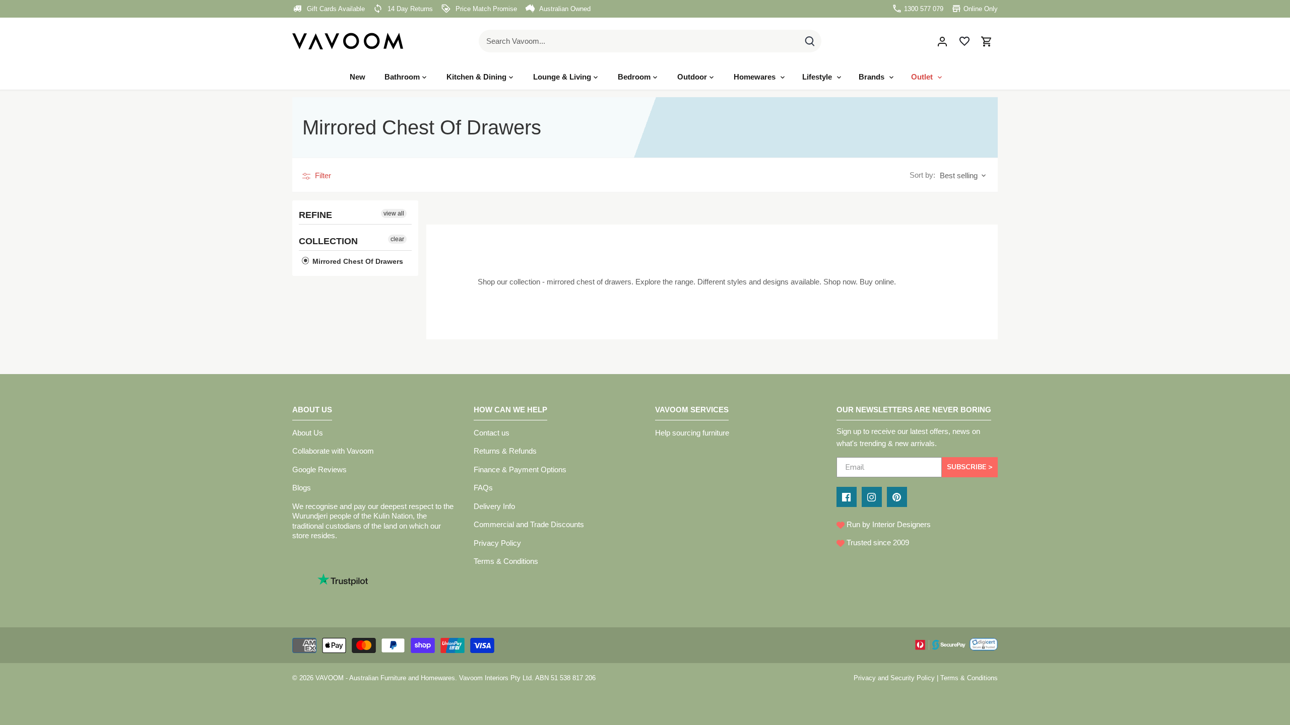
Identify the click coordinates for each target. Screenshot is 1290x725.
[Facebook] (846, 497)
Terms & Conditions (506, 561)
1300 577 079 (922, 9)
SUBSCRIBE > (970, 467)
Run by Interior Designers (888, 524)
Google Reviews (319, 469)
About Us (307, 432)
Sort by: (922, 175)
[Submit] (809, 41)
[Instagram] (872, 497)
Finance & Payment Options (520, 469)
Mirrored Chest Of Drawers (356, 261)
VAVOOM (329, 678)
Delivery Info (494, 506)
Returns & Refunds (505, 451)
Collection (328, 241)
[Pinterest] (897, 497)
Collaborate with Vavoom (333, 451)
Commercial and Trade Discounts (529, 524)
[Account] (942, 41)
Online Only (979, 9)
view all (393, 213)
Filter (322, 175)
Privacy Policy (497, 543)
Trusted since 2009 (877, 542)
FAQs (483, 487)
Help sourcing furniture (692, 432)
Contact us (491, 432)
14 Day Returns (409, 9)
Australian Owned (564, 9)
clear (397, 239)
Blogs (301, 487)
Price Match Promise (485, 9)
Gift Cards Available (335, 9)
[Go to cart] (987, 41)
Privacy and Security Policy (894, 678)
